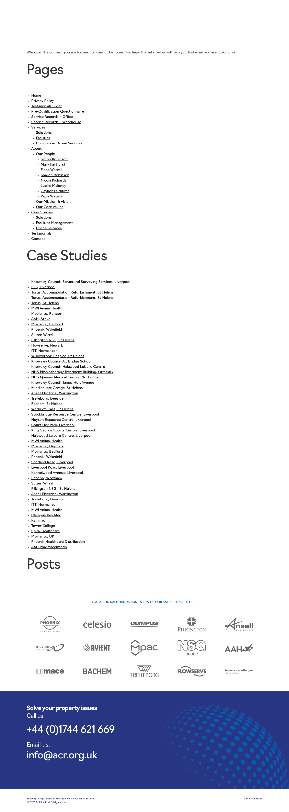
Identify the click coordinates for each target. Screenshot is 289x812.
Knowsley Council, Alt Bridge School (61, 361)
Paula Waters (51, 196)
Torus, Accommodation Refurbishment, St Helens (72, 293)
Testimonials (228, 8)
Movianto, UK (42, 537)
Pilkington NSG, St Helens (53, 340)
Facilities (43, 138)
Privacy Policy (42, 101)
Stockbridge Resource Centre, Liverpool (65, 415)
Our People (45, 154)
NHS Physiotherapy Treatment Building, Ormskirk (72, 372)
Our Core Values (49, 207)
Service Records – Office (52, 117)
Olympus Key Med (46, 515)
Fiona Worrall (51, 170)
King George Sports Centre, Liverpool (63, 430)
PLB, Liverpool (43, 287)
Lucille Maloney (53, 186)
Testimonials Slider (46, 106)
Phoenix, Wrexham (46, 478)
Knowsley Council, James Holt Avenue (62, 383)
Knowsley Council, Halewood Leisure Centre (68, 367)
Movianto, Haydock (47, 446)
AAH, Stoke (40, 319)
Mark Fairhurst (53, 165)
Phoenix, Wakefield (46, 330)
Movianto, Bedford (47, 324)
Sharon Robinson (55, 175)
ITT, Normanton (44, 351)
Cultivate (257, 799)
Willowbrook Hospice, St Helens (57, 356)
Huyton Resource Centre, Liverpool (61, 420)
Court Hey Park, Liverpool (53, 425)
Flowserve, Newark (47, 346)
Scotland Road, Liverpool (52, 462)
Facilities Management (54, 223)
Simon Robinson (54, 159)
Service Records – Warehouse (56, 122)
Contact (251, 8)
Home (36, 96)
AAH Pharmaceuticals (49, 547)
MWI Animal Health (47, 308)
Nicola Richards (53, 181)
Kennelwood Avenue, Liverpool (57, 473)
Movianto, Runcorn (47, 314)
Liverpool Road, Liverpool (52, 468)
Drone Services (49, 228)
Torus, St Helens (45, 303)
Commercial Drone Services (59, 143)
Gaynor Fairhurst (55, 191)
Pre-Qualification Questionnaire (57, 112)
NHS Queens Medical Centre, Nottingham (66, 377)
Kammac (38, 521)
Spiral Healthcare (45, 531)
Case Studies (202, 8)
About (160, 8)
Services (178, 8)
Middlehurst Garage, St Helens (57, 388)
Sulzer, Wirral (42, 335)
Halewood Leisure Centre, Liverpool (61, 436)
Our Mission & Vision (53, 202)
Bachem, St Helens (47, 404)
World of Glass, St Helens (52, 409)
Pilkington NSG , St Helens (53, 489)
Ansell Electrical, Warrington (54, 393)
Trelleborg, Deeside (47, 399)
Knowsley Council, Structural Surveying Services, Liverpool (80, 282)
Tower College (43, 526)
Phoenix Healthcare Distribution (58, 542)
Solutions (44, 133)
